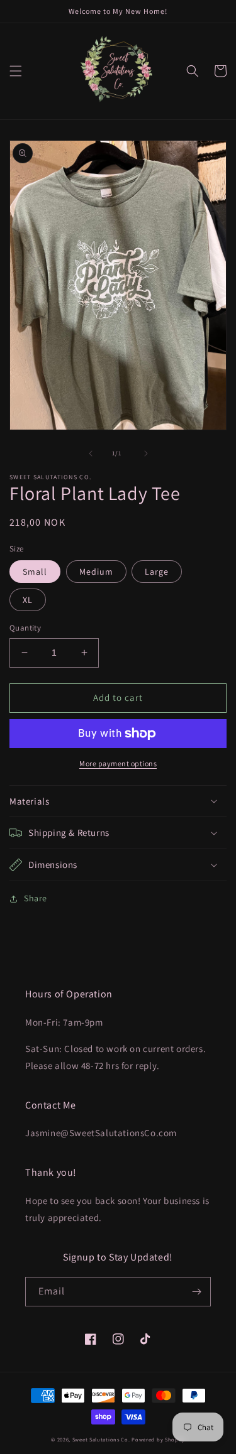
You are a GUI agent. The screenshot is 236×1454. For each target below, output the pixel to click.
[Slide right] (146, 453)
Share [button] (35, 898)
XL (28, 599)
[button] (16, 71)
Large (157, 571)
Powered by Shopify (158, 1439)
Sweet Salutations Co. (101, 1439)
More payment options (118, 763)
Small (35, 571)
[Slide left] (90, 453)
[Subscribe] (196, 1291)
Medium (96, 571)
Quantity (25, 627)
